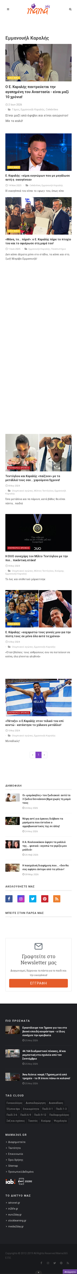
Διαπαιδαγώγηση (36, 1103)
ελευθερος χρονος (18, 468)
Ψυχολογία (60, 1120)
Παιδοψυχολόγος (59, 1114)
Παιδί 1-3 (61, 1108)
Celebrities (52, 109)
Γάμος (16, 109)
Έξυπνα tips (13, 1108)
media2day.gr (16, 1226)
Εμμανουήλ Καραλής (33, 109)
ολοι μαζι (13, 78)
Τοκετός (33, 1120)
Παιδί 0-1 (47, 1108)
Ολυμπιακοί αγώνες (22, 490)
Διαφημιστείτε (16, 1142)
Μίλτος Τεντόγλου (44, 490)
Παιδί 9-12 (40, 1114)
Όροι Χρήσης (15, 1159)
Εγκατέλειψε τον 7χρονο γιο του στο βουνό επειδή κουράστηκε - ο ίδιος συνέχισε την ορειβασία (44, 1031)
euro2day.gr (15, 1214)
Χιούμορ (59, 570)
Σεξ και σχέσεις (16, 1120)
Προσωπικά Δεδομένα (20, 1171)
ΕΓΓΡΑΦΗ (38, 983)
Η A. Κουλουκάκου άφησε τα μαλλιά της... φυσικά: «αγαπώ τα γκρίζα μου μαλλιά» (44, 846)
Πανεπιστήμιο (58, 249)
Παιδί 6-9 (25, 1114)
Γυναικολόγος (15, 1103)
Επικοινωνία (15, 1153)
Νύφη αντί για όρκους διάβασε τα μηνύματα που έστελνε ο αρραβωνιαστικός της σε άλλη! (42, 822)
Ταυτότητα (14, 1148)
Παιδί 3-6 (12, 1114)
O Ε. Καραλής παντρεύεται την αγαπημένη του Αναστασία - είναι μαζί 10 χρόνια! (37, 92)
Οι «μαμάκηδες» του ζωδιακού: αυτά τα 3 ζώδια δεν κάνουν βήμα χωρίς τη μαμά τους (46, 799)
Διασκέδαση (56, 1103)
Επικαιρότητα (31, 1108)
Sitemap (13, 1165)
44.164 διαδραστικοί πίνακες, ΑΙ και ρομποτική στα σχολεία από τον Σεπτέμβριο (44, 1055)
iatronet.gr (14, 1202)
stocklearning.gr (17, 1220)
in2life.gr (13, 1208)
